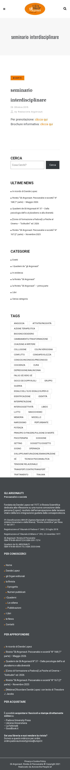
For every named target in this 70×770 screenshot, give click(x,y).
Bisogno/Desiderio (24, 334)
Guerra (18, 386)
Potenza (18, 427)
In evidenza (17, 273)
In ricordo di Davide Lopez (24, 191)
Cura (36, 365)
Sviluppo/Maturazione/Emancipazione (34, 453)
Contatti (10, 624)
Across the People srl (42, 767)
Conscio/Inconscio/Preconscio (31, 360)
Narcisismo (20, 422)
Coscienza (19, 365)
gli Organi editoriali (15, 576)
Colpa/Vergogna (44, 349)
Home (9, 565)
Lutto (17, 412)
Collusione (20, 349)
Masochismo (35, 412)
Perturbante (41, 422)
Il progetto (12, 586)
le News (10, 619)
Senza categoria (20, 299)
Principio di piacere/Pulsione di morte (34, 433)
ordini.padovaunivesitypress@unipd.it (23, 741)
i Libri (8, 613)
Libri (14, 292)
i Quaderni (11, 597)
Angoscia (19, 323)
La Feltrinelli (12, 726)
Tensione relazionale (26, 464)
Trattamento (21, 474)
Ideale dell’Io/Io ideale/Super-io (31, 391)
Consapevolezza (42, 354)
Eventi (15, 260)
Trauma (40, 474)
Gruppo (48, 380)
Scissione (41, 438)
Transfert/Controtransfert (29, 469)
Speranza (34, 448)
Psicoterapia (21, 438)
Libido (45, 407)
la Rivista (10, 581)
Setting (18, 443)
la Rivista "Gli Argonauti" (23, 279)
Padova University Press (18, 720)
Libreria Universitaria (16, 723)
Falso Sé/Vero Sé (23, 375)
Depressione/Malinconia (27, 370)
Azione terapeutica (24, 328)
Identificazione (22, 396)
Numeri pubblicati (16, 592)
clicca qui (41, 119)
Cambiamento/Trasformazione (31, 339)
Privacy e (28, 761)
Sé (15, 459)
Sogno (17, 448)
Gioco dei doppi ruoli (25, 380)
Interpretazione (22, 401)
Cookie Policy (39, 761)
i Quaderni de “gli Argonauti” (25, 266)
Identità (43, 396)
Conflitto (19, 354)
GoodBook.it (12, 728)
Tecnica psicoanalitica (37, 459)
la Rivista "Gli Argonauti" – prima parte (30, 286)
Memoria (18, 417)
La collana (12, 602)
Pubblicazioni (14, 608)
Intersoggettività (23, 407)
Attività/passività (42, 323)
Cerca (16, 158)
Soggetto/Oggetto (40, 443)
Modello (36, 417)
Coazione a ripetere (24, 344)
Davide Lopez (13, 570)
